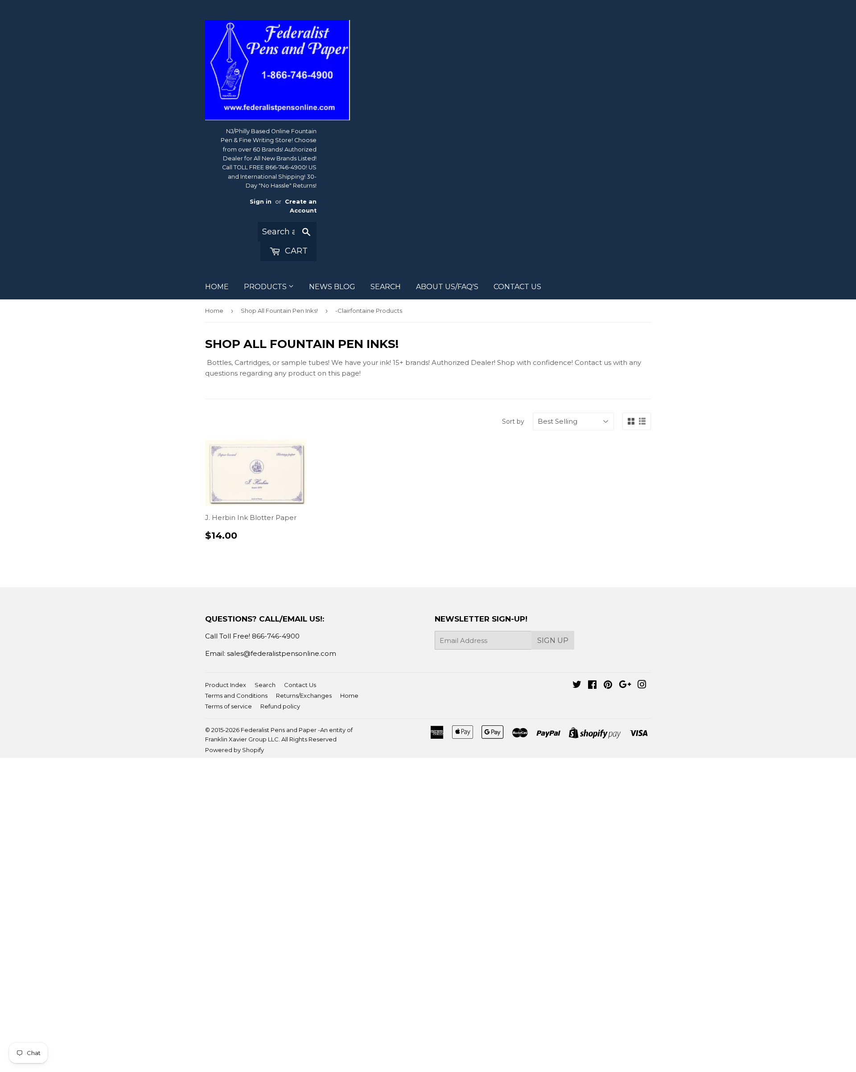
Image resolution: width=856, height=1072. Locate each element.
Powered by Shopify (234, 749)
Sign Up (552, 640)
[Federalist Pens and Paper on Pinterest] (608, 685)
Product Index (225, 684)
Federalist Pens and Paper (279, 729)
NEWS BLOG (332, 286)
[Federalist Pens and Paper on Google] (625, 685)
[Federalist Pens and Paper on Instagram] (642, 685)
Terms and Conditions (236, 695)
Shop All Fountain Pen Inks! (279, 310)
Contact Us (300, 684)
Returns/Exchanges (304, 695)
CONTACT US (517, 286)
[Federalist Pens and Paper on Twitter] (576, 685)
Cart (295, 251)
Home (214, 310)
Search (265, 684)
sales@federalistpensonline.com (281, 653)
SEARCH (385, 286)
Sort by (513, 421)
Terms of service (228, 706)
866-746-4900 (276, 636)
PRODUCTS (266, 286)
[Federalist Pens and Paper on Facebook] (592, 685)
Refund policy (280, 706)
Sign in (261, 201)
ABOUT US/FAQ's (447, 286)
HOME (217, 286)
